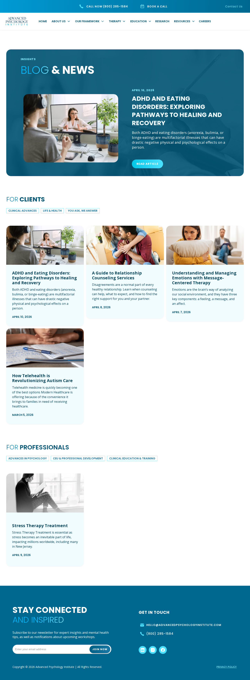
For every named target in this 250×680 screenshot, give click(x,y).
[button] (61, 21)
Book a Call (157, 6)
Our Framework (87, 21)
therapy (115, 21)
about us (59, 21)
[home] (17, 21)
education (138, 21)
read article (147, 164)
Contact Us (234, 6)
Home (43, 21)
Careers (205, 21)
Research (162, 21)
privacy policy (227, 667)
